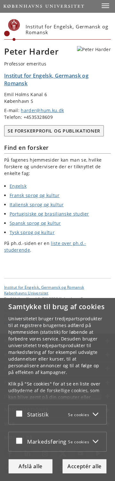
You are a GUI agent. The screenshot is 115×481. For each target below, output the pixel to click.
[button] (105, 6)
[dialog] (57, 389)
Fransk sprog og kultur (35, 195)
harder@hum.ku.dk (42, 110)
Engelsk (18, 186)
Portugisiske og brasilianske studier (49, 214)
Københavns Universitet (26, 292)
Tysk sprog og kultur (32, 232)
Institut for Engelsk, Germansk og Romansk (44, 287)
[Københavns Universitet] (12, 30)
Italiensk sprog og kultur (37, 205)
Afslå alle (30, 466)
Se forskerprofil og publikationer (54, 131)
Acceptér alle (84, 466)
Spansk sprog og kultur (35, 223)
